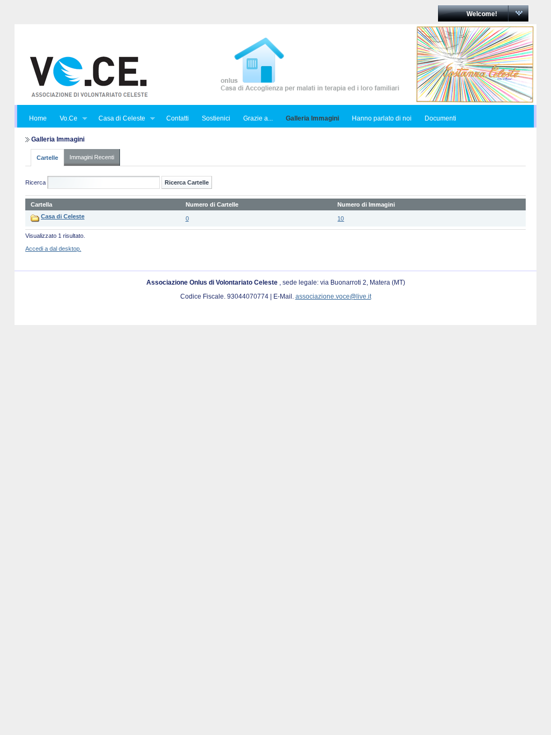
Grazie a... (258, 118)
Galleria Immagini (312, 118)
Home (38, 118)
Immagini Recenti (91, 157)
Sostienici (216, 118)
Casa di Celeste (118, 119)
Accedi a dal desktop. (53, 248)
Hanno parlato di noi (382, 118)
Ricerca (35, 182)
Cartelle (47, 157)
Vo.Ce (65, 119)
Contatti (177, 118)
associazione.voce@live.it (333, 296)
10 (340, 218)
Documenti (440, 118)
